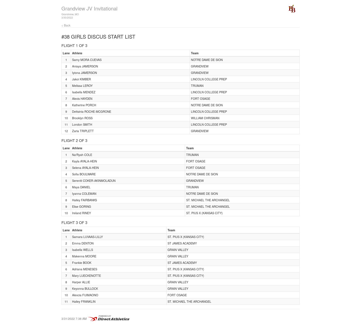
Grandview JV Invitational (89, 8)
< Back (65, 25)
